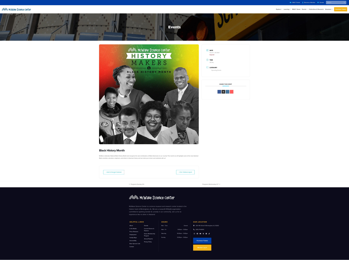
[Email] (231, 92)
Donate (322, 2)
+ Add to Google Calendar (114, 172)
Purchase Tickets (340, 9)
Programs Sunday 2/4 (136, 184)
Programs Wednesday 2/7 (210, 184)
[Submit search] (344, 2)
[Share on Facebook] (219, 92)
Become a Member (309, 2)
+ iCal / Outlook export (185, 172)
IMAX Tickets (296, 2)
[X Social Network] (223, 92)
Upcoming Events (216, 70)
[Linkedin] (227, 92)
